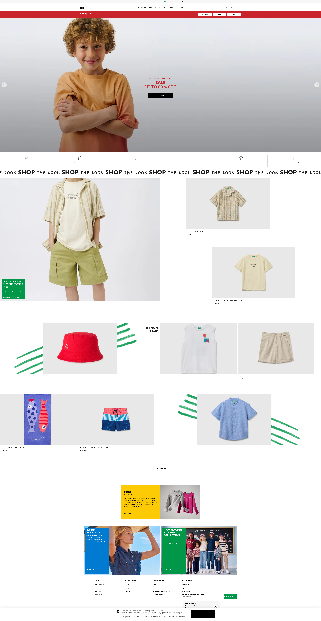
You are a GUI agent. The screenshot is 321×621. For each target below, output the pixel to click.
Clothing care (128, 588)
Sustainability (98, 591)
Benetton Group (99, 588)
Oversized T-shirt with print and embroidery (229, 300)
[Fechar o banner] (218, 610)
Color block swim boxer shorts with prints (94, 447)
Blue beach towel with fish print (14, 447)
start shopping (160, 468)
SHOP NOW (160, 95)
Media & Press (99, 598)
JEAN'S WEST (180, 7)
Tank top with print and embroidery (176, 376)
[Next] (182, 1)
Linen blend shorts (247, 376)
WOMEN (157, 7)
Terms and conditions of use (161, 591)
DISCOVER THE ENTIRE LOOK (11, 297)
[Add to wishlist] (189, 180)
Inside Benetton (99, 584)
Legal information (158, 594)
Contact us (127, 591)
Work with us (186, 591)
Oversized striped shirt (196, 231)
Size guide (127, 584)
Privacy (155, 584)
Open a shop (186, 588)
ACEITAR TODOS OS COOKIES (202, 612)
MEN (165, 7)
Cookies (155, 588)
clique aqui (133, 617)
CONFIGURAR (202, 616)
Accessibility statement (160, 598)
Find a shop (185, 584)
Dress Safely (98, 594)
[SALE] (160, 14)
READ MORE (128, 514)
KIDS (171, 7)
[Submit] (208, 596)
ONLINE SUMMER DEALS (144, 7)
